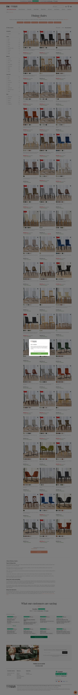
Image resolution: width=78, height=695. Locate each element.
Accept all (39, 353)
